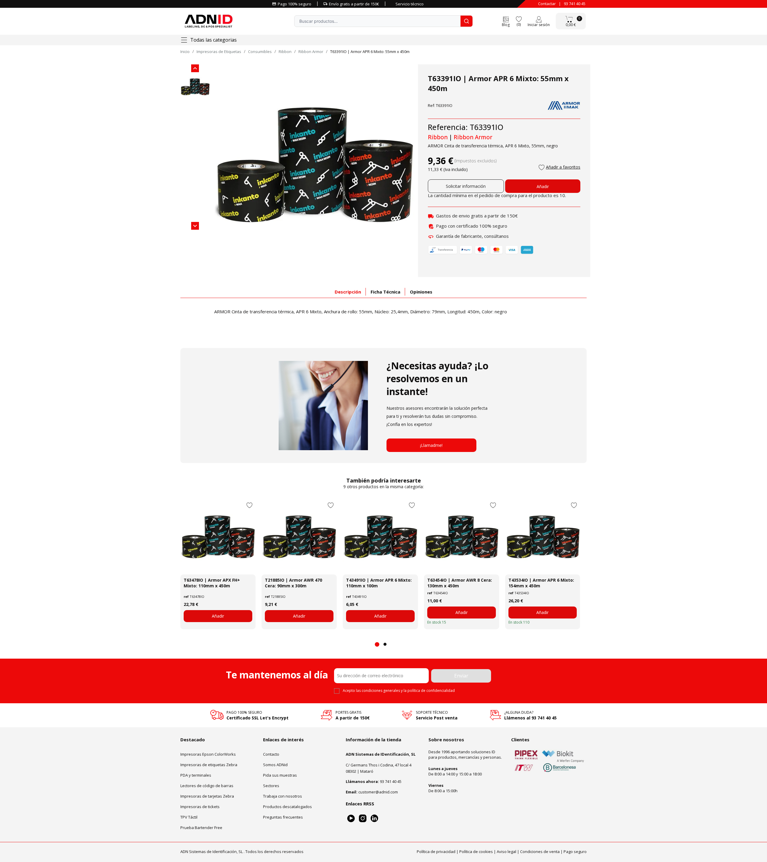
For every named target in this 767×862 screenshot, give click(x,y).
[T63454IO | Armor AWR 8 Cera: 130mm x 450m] (461, 537)
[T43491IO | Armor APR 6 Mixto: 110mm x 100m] (380, 537)
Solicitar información (466, 186)
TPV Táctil (188, 817)
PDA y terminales (195, 775)
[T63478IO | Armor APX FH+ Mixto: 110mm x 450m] (218, 537)
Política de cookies (476, 851)
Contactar (547, 3)
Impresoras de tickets (200, 806)
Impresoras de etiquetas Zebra (208, 764)
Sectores (271, 785)
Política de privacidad (436, 851)
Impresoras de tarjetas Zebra (207, 796)
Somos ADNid (275, 764)
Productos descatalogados (287, 806)
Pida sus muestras (280, 775)
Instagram (362, 818)
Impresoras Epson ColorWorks (208, 754)
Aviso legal (506, 851)
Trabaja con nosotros (282, 796)
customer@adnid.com (378, 792)
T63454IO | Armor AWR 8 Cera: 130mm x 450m (459, 583)
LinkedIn (374, 818)
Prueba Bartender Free (201, 827)
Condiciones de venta (540, 851)
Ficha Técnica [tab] (385, 292)
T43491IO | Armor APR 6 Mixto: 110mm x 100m (379, 583)
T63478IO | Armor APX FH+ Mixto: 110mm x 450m (212, 583)
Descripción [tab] (348, 292)
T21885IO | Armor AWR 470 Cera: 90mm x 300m (293, 583)
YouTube (351, 818)
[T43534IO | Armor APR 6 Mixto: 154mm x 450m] (542, 537)
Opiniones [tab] (421, 292)
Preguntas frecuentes (283, 817)
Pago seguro (575, 851)
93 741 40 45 (574, 3)
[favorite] (519, 19)
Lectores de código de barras (206, 785)
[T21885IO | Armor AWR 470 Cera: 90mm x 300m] (299, 537)
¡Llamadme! (431, 445)
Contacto (271, 754)
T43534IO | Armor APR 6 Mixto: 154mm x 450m (541, 583)
